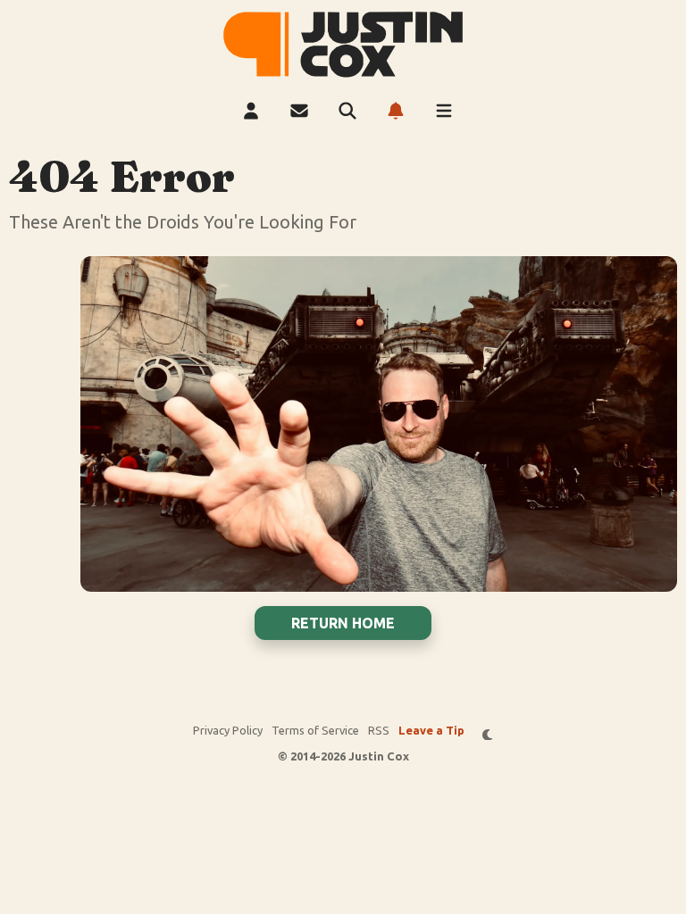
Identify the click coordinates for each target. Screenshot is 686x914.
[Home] (343, 44)
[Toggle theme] (488, 733)
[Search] (347, 110)
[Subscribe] (395, 110)
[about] (251, 110)
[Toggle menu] (444, 110)
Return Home (343, 623)
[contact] (299, 110)
